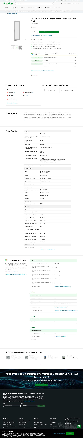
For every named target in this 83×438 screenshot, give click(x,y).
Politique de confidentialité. (29, 401)
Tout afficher (12, 13)
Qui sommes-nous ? (38, 422)
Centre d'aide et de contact (24, 420)
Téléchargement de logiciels (9, 422)
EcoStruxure (52, 420)
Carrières (36, 420)
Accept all (70, 433)
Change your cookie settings (59, 433)
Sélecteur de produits (7, 424)
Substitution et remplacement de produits (9, 427)
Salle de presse (37, 427)
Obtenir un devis (22, 424)
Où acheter (21, 426)
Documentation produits (8, 420)
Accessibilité (36, 426)
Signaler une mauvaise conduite (40, 424)
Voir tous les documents (12, 103)
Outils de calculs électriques (55, 426)
